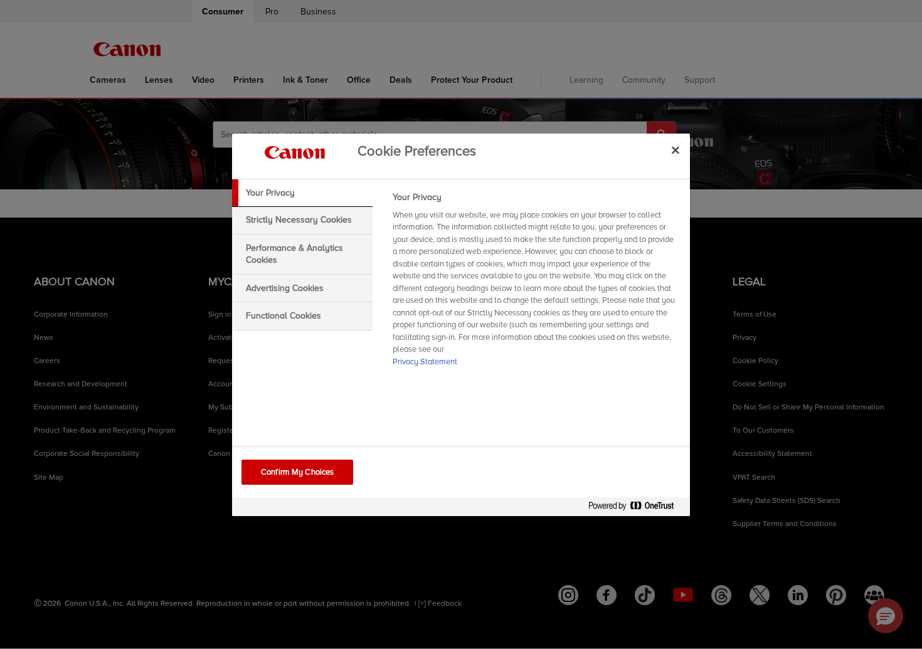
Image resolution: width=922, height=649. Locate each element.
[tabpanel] (536, 283)
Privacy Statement (425, 362)
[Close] (675, 150)
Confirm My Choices (297, 472)
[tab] (302, 193)
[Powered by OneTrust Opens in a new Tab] (636, 508)
